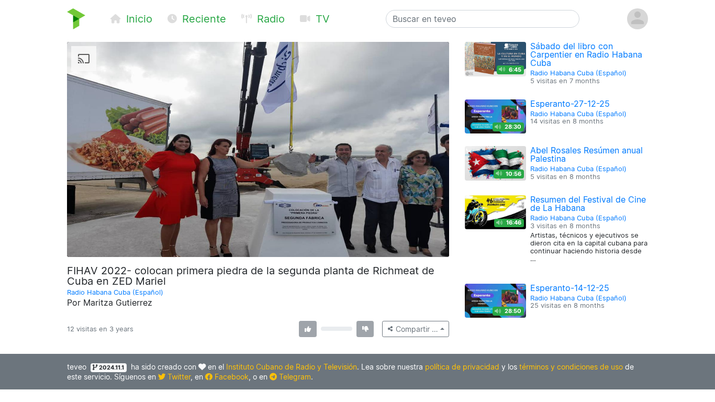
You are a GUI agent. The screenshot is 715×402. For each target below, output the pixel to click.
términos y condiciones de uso (571, 366)
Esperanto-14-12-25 (569, 288)
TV (321, 19)
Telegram (294, 376)
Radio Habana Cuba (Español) (115, 292)
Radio (269, 19)
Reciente (202, 19)
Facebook (231, 376)
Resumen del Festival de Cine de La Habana (588, 203)
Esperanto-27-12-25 (570, 103)
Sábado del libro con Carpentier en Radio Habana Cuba (586, 54)
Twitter (178, 376)
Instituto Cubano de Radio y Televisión (291, 366)
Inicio (137, 19)
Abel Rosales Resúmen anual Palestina (586, 154)
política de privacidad (462, 366)
